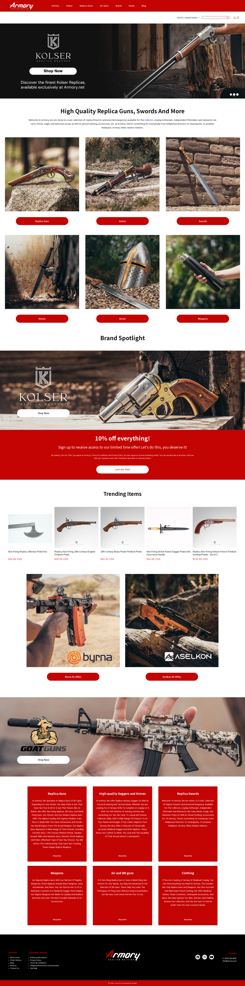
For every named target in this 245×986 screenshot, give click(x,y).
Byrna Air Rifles (73, 676)
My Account (15, 957)
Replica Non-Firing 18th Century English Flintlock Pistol (74, 553)
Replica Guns (86, 5)
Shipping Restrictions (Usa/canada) (44, 965)
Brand (119, 5)
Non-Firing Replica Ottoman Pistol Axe (27, 551)
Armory (55, 5)
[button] (55, 5)
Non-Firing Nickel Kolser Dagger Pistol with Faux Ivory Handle (168, 553)
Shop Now (43, 413)
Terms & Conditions (38, 963)
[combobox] (215, 17)
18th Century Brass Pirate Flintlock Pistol (121, 551)
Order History (15, 960)
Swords (203, 221)
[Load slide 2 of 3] (234, 94)
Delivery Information (38, 957)
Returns (13, 965)
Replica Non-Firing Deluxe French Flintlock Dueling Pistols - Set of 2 (214, 553)
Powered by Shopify (130, 983)
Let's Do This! (122, 469)
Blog (12, 963)
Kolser (122, 221)
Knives (42, 318)
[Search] (227, 17)
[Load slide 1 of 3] (231, 94)
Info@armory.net (229, 961)
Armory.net (119, 983)
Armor (122, 318)
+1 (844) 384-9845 (229, 958)
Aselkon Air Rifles (172, 676)
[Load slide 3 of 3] (237, 94)
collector (148, 119)
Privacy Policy (35, 960)
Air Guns (104, 5)
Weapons (203, 318)
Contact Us (14, 968)
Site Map (33, 968)
